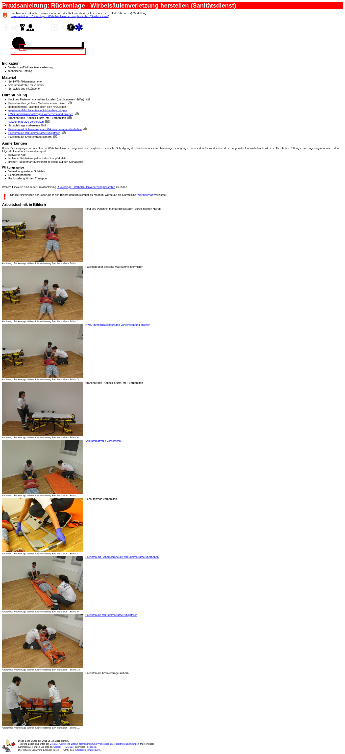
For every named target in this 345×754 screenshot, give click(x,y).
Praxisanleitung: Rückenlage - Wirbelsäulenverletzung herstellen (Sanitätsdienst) (60, 16)
